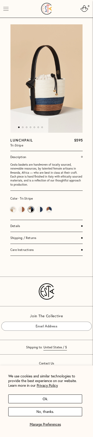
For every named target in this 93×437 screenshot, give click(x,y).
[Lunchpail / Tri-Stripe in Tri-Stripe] (31, 209)
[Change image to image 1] (19, 127)
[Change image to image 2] (23, 127)
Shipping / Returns (23, 238)
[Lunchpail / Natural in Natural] (22, 209)
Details (15, 226)
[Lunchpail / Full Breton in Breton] (49, 209)
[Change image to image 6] (38, 127)
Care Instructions (22, 250)
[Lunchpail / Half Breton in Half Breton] (40, 209)
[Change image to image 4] (30, 127)
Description (18, 157)
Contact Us (46, 363)
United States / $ (55, 347)
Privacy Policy (47, 385)
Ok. (45, 398)
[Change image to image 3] (26, 127)
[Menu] (6, 9)
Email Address (15, 321)
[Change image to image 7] (42, 127)
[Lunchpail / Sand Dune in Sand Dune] (13, 209)
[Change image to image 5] (34, 127)
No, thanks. (45, 411)
